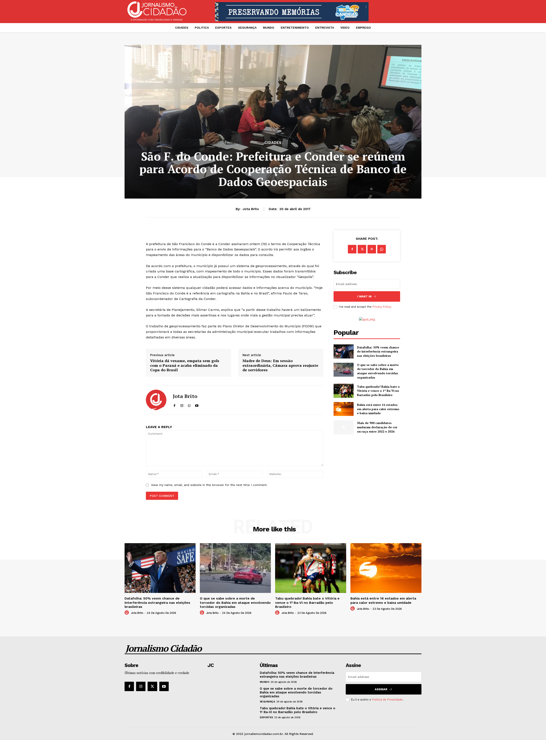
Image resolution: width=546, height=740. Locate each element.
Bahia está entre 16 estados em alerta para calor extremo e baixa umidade (378, 409)
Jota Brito (251, 209)
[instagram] (181, 404)
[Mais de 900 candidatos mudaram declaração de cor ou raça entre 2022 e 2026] (343, 427)
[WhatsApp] (381, 249)
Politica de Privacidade (387, 699)
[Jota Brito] (156, 400)
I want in (364, 296)
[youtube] (196, 404)
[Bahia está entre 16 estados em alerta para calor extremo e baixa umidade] (343, 409)
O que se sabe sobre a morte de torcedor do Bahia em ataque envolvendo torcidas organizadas (378, 371)
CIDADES (273, 143)
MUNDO (264, 681)
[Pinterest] (371, 249)
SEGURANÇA (267, 701)
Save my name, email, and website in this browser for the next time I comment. (209, 485)
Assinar (381, 689)
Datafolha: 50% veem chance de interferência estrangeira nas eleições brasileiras (378, 351)
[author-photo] (127, 612)
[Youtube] (164, 686)
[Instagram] (140, 686)
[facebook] (174, 404)
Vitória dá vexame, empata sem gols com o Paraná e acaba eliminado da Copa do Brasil (184, 365)
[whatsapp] (189, 404)
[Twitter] (362, 249)
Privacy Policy (381, 306)
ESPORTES (266, 717)
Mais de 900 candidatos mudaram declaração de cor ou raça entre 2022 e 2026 (377, 427)
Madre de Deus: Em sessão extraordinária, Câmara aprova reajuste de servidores (280, 365)
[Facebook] (352, 249)
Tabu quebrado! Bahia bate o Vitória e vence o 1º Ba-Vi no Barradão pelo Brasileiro (378, 391)
